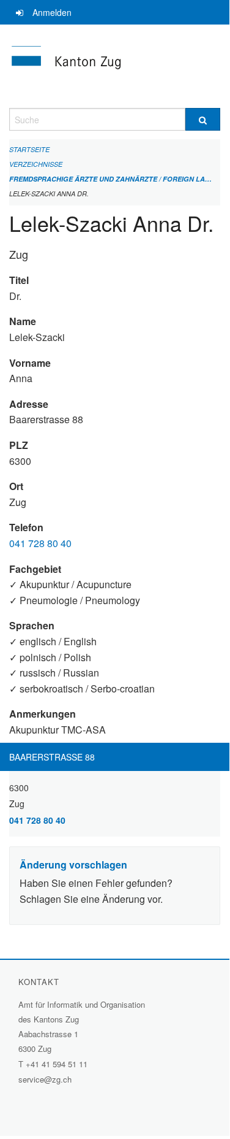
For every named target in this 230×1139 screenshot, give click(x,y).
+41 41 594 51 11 (56, 1064)
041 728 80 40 (40, 543)
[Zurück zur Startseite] (114, 66)
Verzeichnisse (35, 164)
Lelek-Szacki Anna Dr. (49, 193)
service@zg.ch (45, 1079)
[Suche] (203, 119)
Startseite (29, 149)
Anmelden (52, 12)
